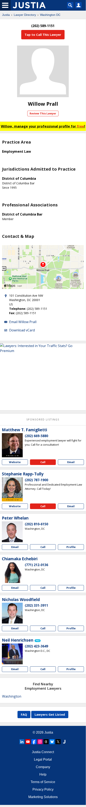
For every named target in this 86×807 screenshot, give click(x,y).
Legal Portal (43, 759)
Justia (6, 14)
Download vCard (22, 330)
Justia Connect (43, 752)
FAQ (24, 714)
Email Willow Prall (22, 322)
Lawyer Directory (25, 14)
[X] (58, 741)
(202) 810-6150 (36, 524)
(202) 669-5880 (36, 436)
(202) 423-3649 (36, 646)
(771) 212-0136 (36, 565)
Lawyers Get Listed (50, 714)
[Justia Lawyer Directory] (64, 741)
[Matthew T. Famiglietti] (12, 443)
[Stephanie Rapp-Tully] (12, 487)
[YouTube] (27, 741)
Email (71, 462)
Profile (71, 547)
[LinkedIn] (21, 741)
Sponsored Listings (42, 419)
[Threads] (46, 741)
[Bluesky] (52, 741)
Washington (11, 696)
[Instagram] (39, 741)
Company (43, 767)
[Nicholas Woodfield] (12, 613)
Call (42, 462)
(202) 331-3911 (36, 605)
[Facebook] (33, 741)
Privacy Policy (43, 789)
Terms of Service (43, 782)
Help (42, 774)
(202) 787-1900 (36, 480)
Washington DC (50, 14)
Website (15, 462)
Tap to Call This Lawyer (43, 34)
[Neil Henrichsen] (12, 653)
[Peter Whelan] (12, 531)
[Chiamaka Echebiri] (12, 572)
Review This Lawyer (43, 113)
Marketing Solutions (43, 797)
